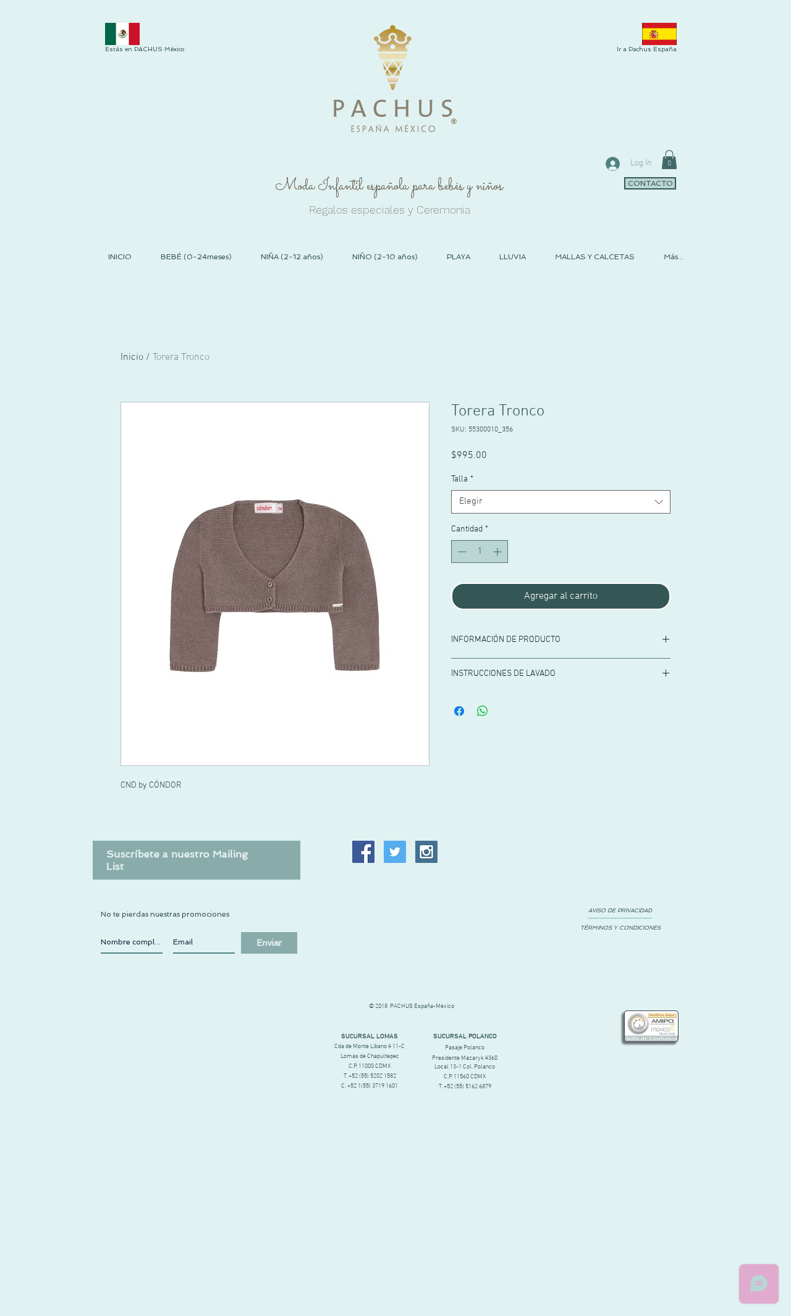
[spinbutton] (479, 551)
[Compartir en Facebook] (459, 711)
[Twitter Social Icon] (395, 852)
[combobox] (560, 502)
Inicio (132, 357)
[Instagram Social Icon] (426, 852)
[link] (669, 159)
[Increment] (498, 551)
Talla (462, 479)
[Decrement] (460, 551)
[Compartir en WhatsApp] (482, 711)
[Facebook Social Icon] (363, 852)
